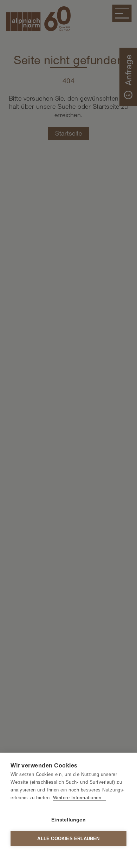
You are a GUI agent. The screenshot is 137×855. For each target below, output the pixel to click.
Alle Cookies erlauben (68, 838)
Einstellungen (68, 820)
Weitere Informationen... (79, 797)
